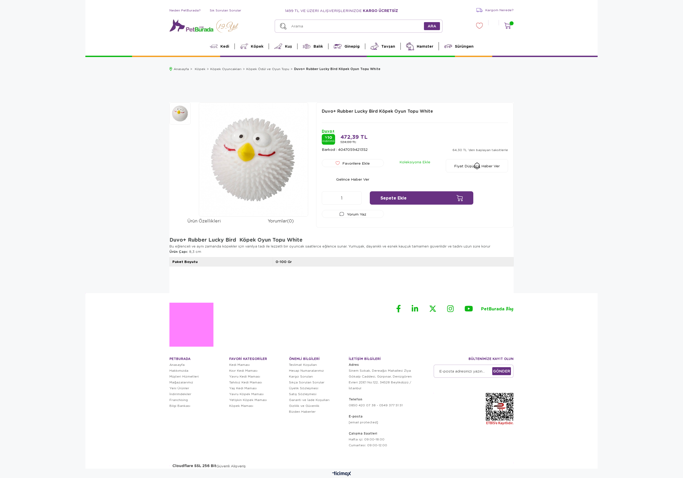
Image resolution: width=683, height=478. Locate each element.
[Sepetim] (507, 26)
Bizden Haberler (302, 412)
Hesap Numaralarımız (306, 370)
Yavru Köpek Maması (246, 394)
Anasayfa (177, 365)
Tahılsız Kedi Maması (245, 382)
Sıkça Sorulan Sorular (306, 382)
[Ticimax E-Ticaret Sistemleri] (341, 474)
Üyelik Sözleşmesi (303, 388)
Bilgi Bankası (179, 406)
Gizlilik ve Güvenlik (304, 406)
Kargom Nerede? (499, 10)
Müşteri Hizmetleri (184, 376)
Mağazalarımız (181, 382)
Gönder (501, 371)
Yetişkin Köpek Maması (248, 400)
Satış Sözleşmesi (302, 394)
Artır (355, 198)
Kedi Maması (239, 365)
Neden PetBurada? (185, 10)
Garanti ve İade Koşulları (309, 400)
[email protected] (363, 422)
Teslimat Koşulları (303, 365)
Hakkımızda (178, 370)
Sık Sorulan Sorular (225, 10)
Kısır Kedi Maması (243, 370)
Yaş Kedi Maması (243, 388)
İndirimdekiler (180, 394)
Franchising (178, 400)
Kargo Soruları (301, 376)
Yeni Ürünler (179, 388)
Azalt (328, 198)
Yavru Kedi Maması (244, 376)
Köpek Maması (241, 406)
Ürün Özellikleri (204, 221)
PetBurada (497, 309)
